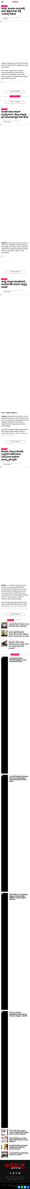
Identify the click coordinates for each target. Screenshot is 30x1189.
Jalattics (10, 1185)
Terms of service (10, 1177)
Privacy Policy (20, 1177)
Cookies (22, 1179)
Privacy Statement (13, 1179)
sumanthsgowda (7, 122)
